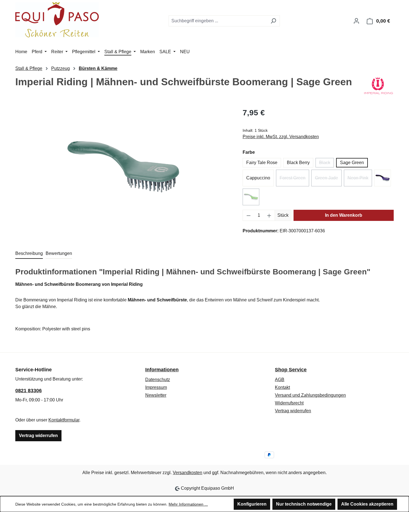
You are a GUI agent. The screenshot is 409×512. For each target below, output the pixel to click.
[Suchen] (273, 20)
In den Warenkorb (343, 215)
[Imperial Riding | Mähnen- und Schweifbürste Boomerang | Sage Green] (123, 167)
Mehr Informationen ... (188, 504)
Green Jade (328, 179)
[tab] (29, 254)
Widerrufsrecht (289, 403)
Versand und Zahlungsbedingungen (310, 395)
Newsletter (155, 395)
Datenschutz (157, 379)
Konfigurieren (252, 504)
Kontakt (282, 387)
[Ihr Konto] (356, 20)
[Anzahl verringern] (248, 215)
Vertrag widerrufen (38, 435)
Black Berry (298, 162)
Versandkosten (187, 472)
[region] (123, 167)
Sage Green (352, 162)
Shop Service (291, 369)
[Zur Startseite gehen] (57, 19)
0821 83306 (28, 390)
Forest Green (294, 179)
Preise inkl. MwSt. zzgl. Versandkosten (281, 136)
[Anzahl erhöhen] (269, 215)
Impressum (156, 387)
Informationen (162, 369)
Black (326, 163)
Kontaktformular (63, 420)
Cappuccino (258, 177)
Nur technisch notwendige (304, 504)
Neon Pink (360, 179)
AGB (279, 379)
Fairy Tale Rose (261, 162)
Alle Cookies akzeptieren (367, 504)
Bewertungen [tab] (59, 253)
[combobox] (218, 20)
